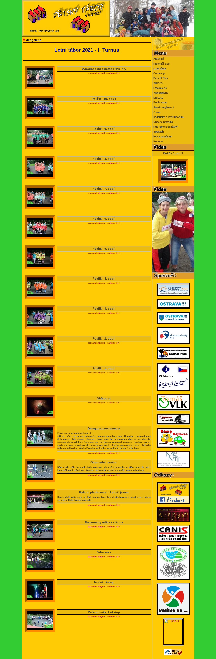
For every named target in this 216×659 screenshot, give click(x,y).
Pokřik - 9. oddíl (104, 128)
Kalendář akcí (161, 63)
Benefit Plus (160, 78)
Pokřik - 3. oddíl (104, 308)
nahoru (111, 73)
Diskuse (157, 97)
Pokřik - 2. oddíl (104, 338)
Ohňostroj (104, 398)
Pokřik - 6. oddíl (104, 218)
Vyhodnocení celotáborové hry (104, 68)
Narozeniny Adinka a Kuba (104, 522)
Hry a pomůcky (162, 136)
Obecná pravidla (162, 121)
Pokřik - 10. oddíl (104, 98)
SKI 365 (157, 83)
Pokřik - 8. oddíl (104, 158)
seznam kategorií (96, 73)
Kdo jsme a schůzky (165, 126)
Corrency (158, 73)
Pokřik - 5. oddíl (104, 248)
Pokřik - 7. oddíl (104, 188)
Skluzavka (104, 552)
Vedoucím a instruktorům (168, 117)
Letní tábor (159, 68)
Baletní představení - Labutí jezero (103, 496)
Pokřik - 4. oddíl (104, 278)
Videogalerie (160, 92)
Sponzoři (158, 131)
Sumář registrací (163, 107)
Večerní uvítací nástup (104, 612)
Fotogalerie (159, 88)
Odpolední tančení (103, 466)
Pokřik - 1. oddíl (104, 368)
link (118, 73)
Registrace (159, 102)
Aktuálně (158, 58)
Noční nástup (104, 582)
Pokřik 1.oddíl (173, 153)
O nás (156, 112)
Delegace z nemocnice (103, 438)
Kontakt (157, 141)
